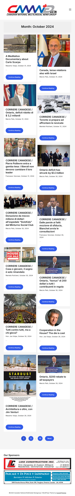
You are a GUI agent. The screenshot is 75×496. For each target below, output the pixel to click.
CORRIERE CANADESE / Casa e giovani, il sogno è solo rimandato (19, 269)
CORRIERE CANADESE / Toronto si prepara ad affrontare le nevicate (52, 119)
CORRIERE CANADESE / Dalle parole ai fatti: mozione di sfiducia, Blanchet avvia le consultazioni (52, 225)
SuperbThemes (61, 493)
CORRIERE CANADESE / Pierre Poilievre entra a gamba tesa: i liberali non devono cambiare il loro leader (20, 166)
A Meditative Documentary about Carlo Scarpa (17, 59)
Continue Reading (14, 77)
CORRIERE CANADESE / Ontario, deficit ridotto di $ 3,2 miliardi (19, 112)
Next (49, 438)
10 (40, 438)
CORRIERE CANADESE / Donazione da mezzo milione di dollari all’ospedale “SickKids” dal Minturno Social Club (19, 218)
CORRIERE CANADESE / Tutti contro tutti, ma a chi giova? (19, 329)
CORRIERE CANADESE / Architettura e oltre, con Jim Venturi (19, 409)
